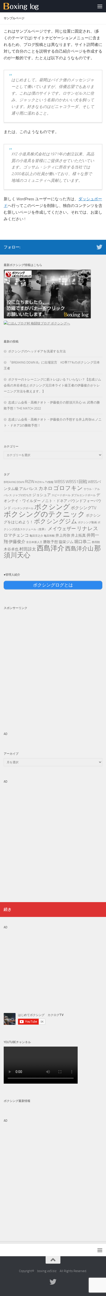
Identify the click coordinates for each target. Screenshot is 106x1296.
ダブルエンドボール (83, 495)
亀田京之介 (36, 535)
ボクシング (52, 507)
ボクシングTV (83, 507)
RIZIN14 (39, 482)
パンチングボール (23, 508)
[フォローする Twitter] (99, 247)
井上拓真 (78, 535)
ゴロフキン (68, 488)
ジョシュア (41, 495)
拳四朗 (96, 542)
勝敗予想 (50, 542)
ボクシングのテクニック (44, 514)
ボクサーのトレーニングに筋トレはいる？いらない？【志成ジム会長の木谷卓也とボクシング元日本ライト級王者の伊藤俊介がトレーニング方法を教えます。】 (52, 385)
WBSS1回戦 (76, 481)
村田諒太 (27, 549)
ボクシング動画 (87, 522)
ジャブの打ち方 (22, 495)
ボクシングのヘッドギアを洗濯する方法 (37, 351)
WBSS (59, 481)
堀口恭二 (82, 541)
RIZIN (29, 481)
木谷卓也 (11, 549)
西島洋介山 (79, 548)
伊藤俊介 (17, 541)
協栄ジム (66, 542)
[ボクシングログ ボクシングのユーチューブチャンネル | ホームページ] (27, 6)
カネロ (45, 488)
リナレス (87, 528)
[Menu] (100, 6)
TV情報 (49, 482)
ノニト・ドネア (54, 501)
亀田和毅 (49, 535)
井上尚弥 (62, 535)
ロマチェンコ (16, 535)
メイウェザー (62, 528)
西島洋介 (50, 548)
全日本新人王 (34, 542)
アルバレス (28, 488)
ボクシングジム (55, 521)
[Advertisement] (53, 665)
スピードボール (61, 495)
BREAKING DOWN (14, 482)
